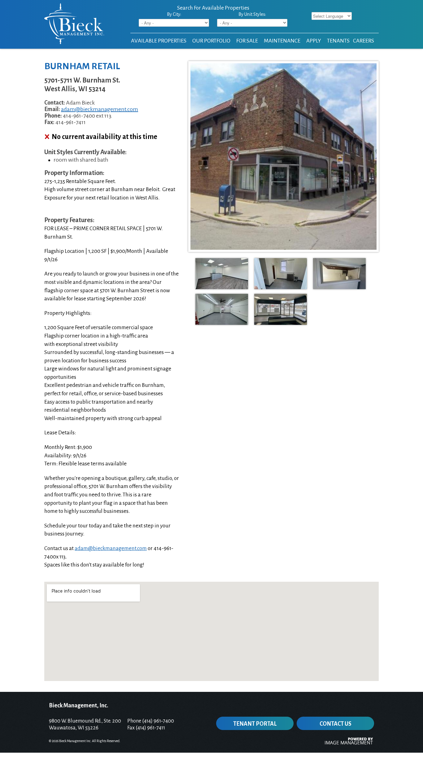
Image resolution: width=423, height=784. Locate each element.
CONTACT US (335, 724)
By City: (174, 14)
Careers (363, 41)
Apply (313, 41)
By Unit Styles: (252, 14)
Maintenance (282, 41)
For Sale (247, 41)
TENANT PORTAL (255, 724)
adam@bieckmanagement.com (99, 109)
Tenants (338, 41)
